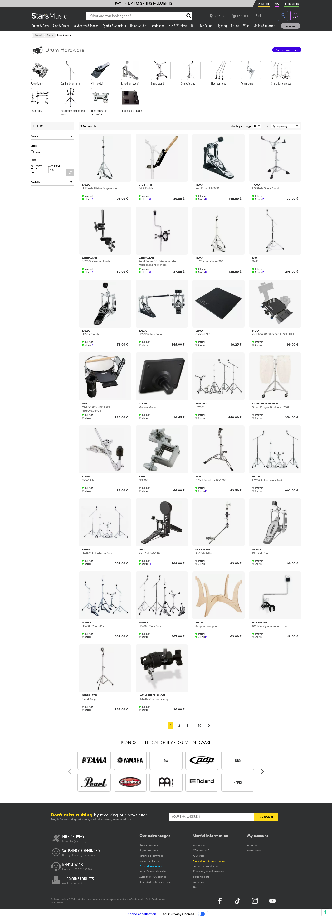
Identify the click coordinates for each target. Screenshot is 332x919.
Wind (246, 25)
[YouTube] (272, 901)
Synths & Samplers (115, 25)
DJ (193, 25)
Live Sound (206, 25)
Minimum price (36, 167)
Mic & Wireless (178, 25)
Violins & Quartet (264, 25)
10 (199, 725)
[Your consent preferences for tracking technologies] (325, 912)
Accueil (38, 35)
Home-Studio (138, 25)
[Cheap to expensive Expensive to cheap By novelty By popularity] (285, 126)
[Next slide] (262, 771)
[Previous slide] (70, 771)
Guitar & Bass (40, 25)
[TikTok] (237, 901)
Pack (37, 152)
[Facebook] (220, 901)
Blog (195, 886)
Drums (235, 25)
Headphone (157, 25)
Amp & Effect (61, 25)
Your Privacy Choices (178, 914)
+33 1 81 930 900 (82, 869)
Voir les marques (286, 50)
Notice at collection (141, 914)
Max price (54, 165)
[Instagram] (255, 901)
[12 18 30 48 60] (256, 126)
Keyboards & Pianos (86, 25)
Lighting (222, 25)
